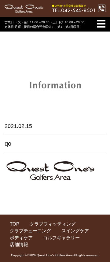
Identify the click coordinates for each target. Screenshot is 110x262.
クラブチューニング (30, 230)
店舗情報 (19, 244)
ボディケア (21, 237)
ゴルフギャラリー (61, 237)
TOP (14, 223)
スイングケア (75, 230)
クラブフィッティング (52, 223)
